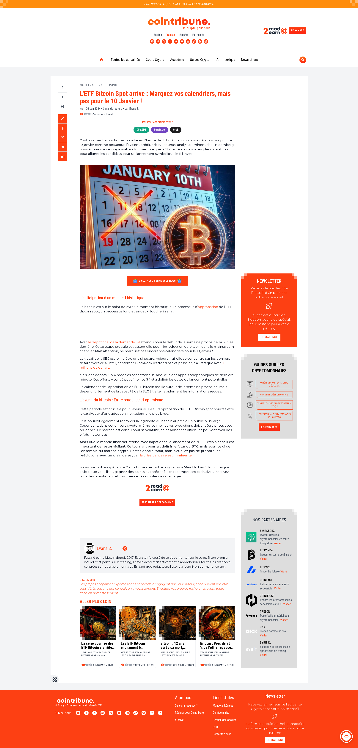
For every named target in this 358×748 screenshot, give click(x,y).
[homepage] (94, 59)
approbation (208, 307)
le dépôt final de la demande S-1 (114, 342)
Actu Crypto (109, 85)
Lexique (229, 59)
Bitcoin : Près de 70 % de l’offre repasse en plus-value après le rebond (215, 645)
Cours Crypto (155, 59)
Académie (177, 59)
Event (109, 114)
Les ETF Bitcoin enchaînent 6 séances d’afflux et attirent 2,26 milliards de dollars (135, 645)
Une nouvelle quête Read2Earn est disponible (179, 4)
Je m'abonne (269, 337)
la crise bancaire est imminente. (166, 455)
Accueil (85, 85)
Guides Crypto (200, 59)
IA (217, 59)
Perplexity (159, 129)
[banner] (157, 326)
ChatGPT (141, 129)
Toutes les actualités (125, 59)
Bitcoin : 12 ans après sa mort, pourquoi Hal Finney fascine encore (176, 645)
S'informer (98, 114)
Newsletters (249, 59)
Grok (175, 129)
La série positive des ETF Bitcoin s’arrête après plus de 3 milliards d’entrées (97, 645)
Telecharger (269, 427)
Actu (95, 85)
